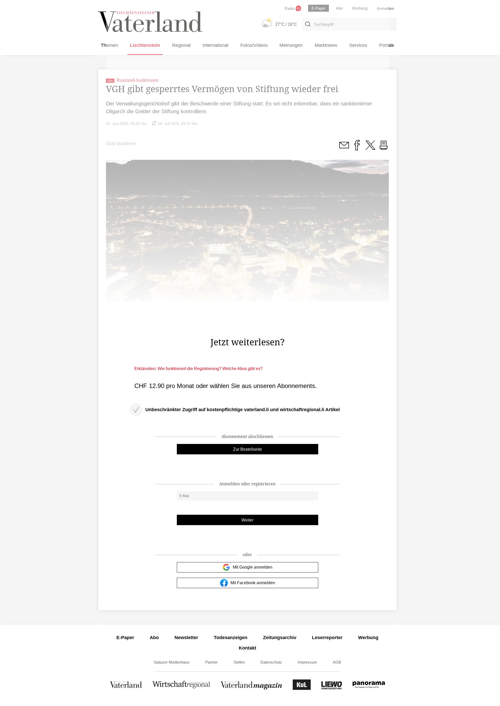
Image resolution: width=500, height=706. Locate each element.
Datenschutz (271, 662)
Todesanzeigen (230, 637)
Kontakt (247, 648)
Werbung (368, 637)
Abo (154, 637)
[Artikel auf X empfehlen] (370, 148)
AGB (337, 662)
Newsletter (186, 637)
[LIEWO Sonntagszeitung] (331, 688)
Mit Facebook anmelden (252, 583)
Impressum (307, 662)
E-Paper (125, 637)
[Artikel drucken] (383, 148)
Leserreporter (327, 637)
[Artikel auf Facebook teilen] (357, 148)
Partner (211, 662)
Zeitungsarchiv (279, 637)
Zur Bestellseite (247, 449)
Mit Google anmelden (252, 567)
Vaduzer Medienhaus (172, 662)
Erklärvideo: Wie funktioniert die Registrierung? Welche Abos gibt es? (198, 368)
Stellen (239, 662)
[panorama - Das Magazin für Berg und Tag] (369, 688)
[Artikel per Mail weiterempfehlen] (344, 148)
